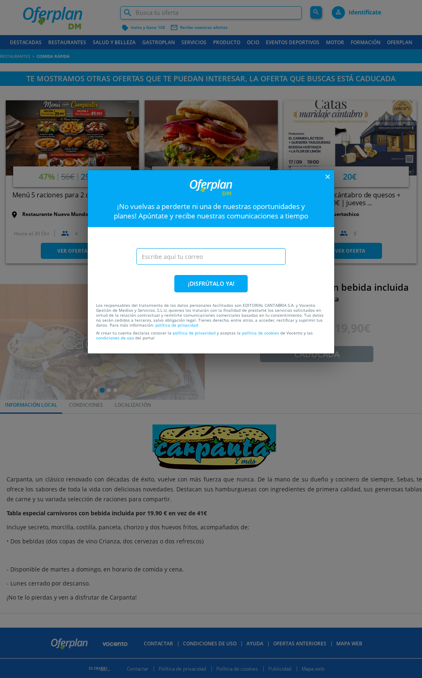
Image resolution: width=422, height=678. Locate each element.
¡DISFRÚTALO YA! (211, 283)
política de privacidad (176, 325)
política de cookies (260, 333)
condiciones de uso (115, 338)
